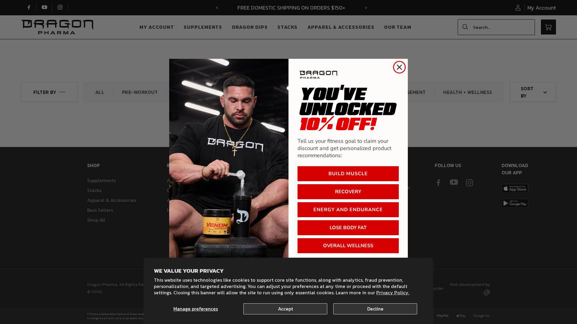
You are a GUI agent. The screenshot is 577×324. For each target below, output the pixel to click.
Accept (285, 308)
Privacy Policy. (392, 292)
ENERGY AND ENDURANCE (348, 209)
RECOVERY (348, 191)
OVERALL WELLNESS (348, 245)
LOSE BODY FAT (348, 227)
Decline (375, 308)
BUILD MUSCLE (348, 173)
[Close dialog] (399, 67)
